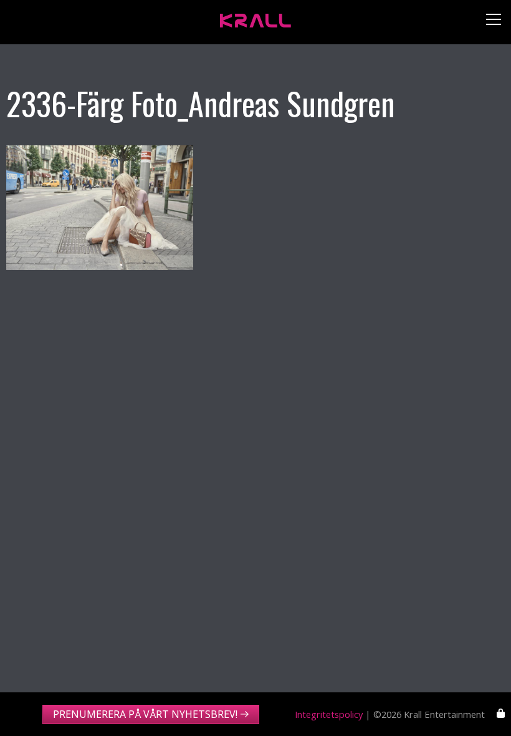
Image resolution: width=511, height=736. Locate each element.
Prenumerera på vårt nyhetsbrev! (145, 714)
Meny (489, 22)
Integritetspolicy (329, 714)
